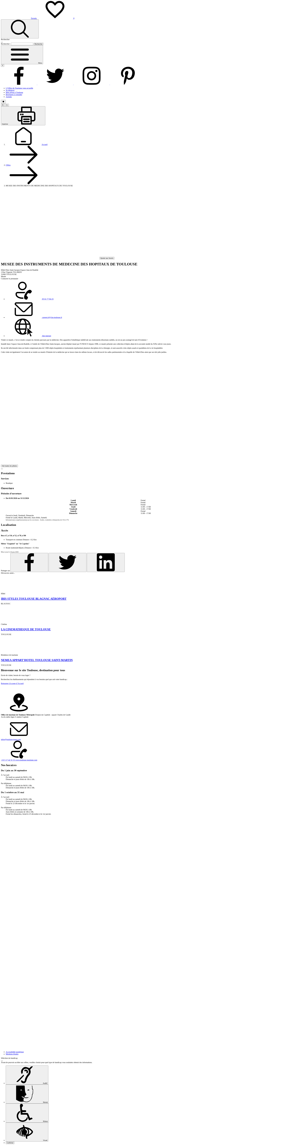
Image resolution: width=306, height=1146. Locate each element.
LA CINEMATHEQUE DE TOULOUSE (26, 629)
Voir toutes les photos (9, 466)
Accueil (44, 144)
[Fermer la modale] (2, 42)
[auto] (3, 102)
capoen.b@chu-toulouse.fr (52, 317)
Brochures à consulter (14, 95)
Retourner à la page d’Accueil (12, 683)
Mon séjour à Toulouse (14, 92)
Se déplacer (10, 90)
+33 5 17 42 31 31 (8, 760)
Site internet (46, 336)
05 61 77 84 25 (48, 299)
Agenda (9, 97)
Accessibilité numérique (15, 1052)
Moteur (45, 1121)
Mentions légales (12, 1054)
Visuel (45, 1140)
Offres (8, 165)
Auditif (45, 1083)
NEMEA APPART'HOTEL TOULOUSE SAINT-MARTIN (37, 660)
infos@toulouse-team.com (11, 739)
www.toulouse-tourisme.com (26, 760)
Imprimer (5, 124)
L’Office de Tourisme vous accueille (19, 88)
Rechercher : (6, 44)
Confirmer (10, 1143)
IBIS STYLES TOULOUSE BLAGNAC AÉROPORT (33, 598)
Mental (45, 1102)
